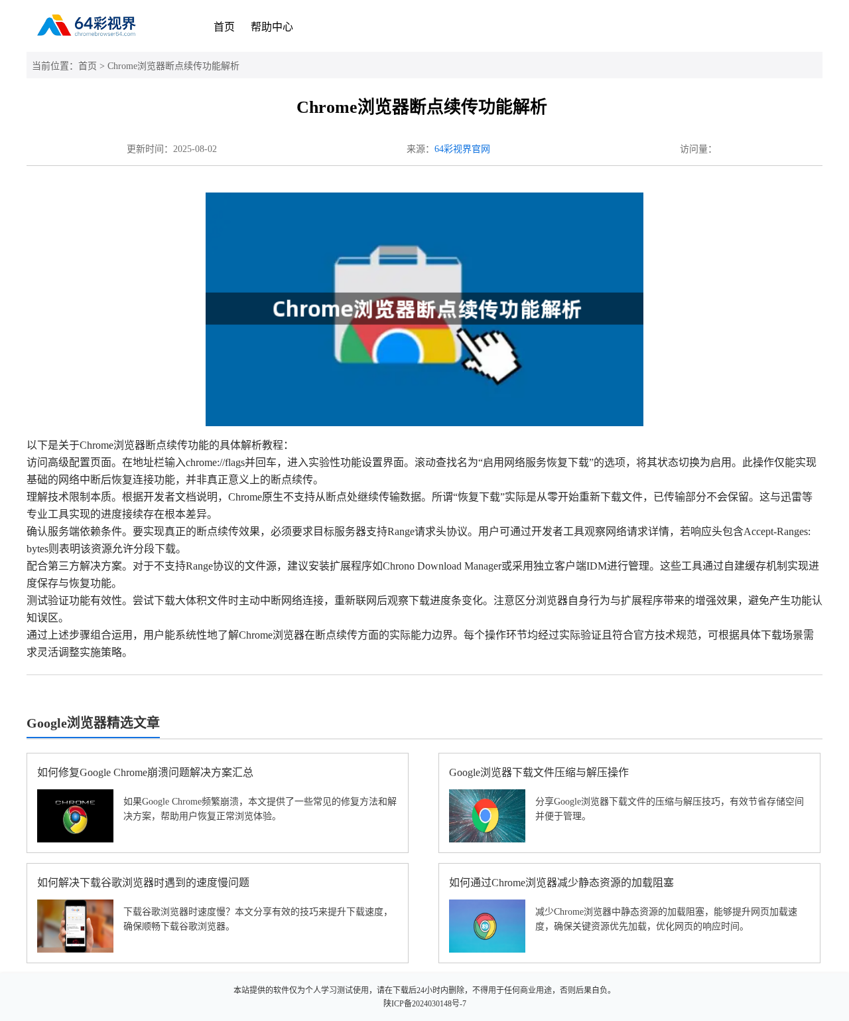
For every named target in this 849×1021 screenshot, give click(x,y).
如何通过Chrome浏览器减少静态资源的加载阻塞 (561, 882)
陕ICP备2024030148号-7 (424, 1003)
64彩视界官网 (462, 149)
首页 (224, 27)
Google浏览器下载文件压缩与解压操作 (539, 772)
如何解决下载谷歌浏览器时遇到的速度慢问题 (143, 882)
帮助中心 (272, 27)
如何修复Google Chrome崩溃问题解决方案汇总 (145, 772)
